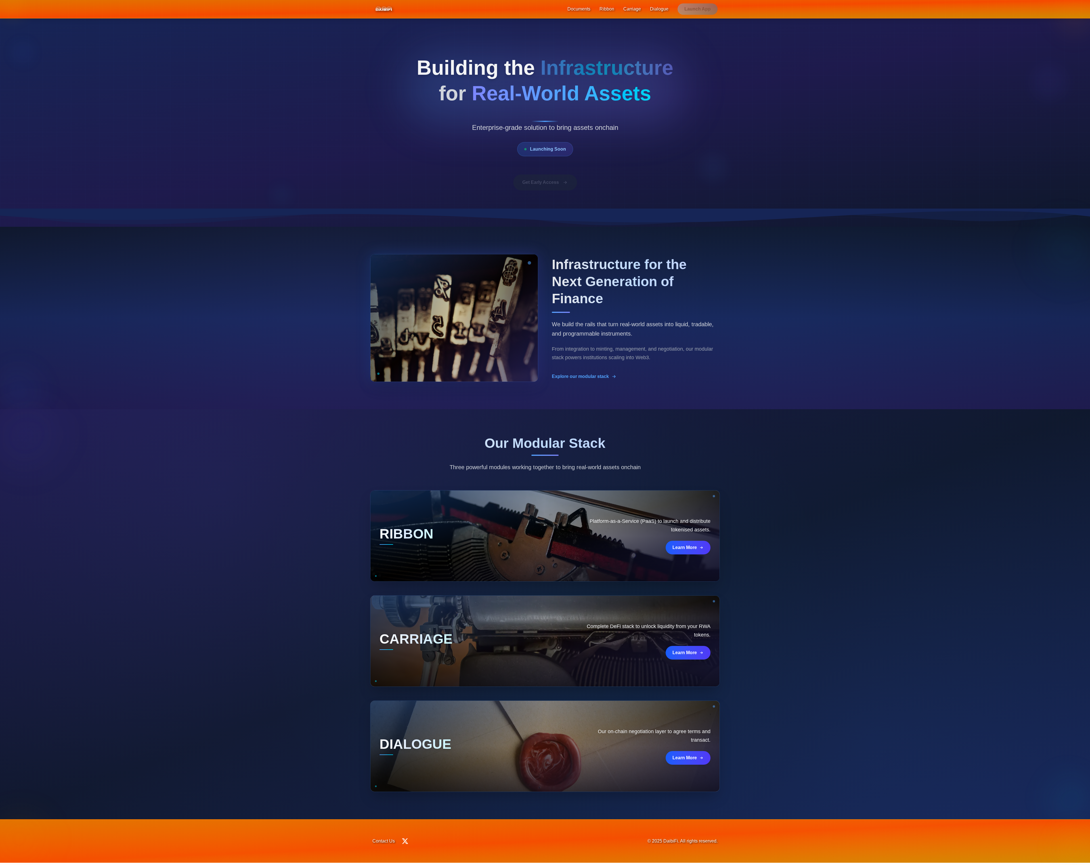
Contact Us (383, 841)
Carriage (632, 9)
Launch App (697, 9)
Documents (578, 9)
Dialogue (659, 9)
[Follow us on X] (405, 841)
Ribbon (607, 9)
